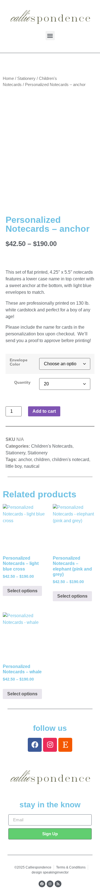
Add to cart (44, 411)
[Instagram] (50, 745)
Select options (22, 590)
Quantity (22, 382)
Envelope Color (19, 362)
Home (8, 78)
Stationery (26, 78)
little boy (14, 466)
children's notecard (70, 459)
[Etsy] (65, 745)
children (42, 459)
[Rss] (58, 884)
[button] (50, 35)
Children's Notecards (51, 446)
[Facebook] (35, 745)
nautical (31, 466)
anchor (25, 459)
